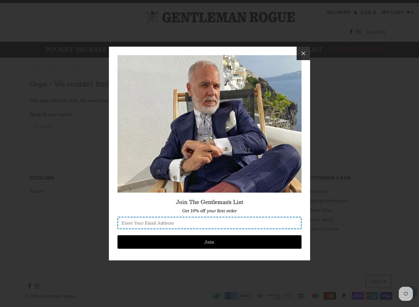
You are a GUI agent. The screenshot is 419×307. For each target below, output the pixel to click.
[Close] (303, 53)
